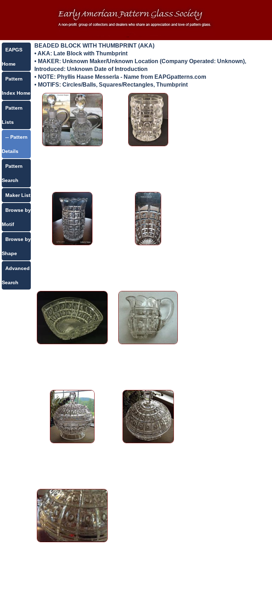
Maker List (17, 195)
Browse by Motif (16, 217)
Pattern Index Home (16, 86)
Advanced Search (16, 275)
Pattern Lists (12, 115)
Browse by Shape (16, 246)
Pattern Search (12, 173)
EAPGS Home (12, 57)
